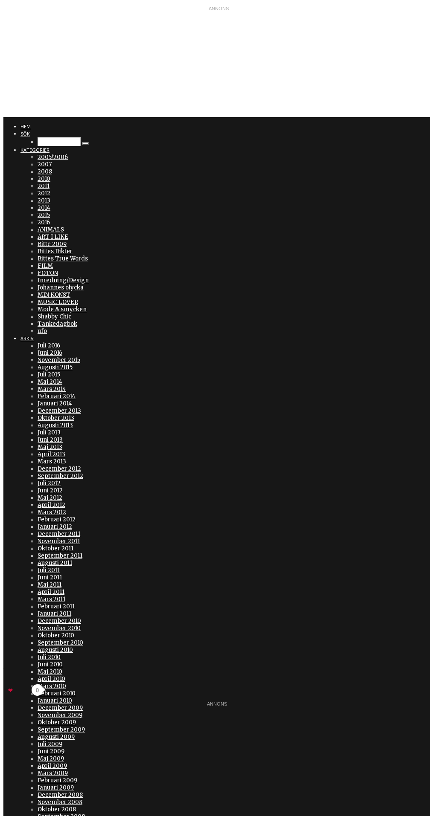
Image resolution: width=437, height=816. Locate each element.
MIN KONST (54, 294)
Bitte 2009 (52, 244)
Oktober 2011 (55, 548)
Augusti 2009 (56, 737)
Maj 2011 (49, 584)
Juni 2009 (51, 751)
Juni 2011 (50, 577)
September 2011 (60, 555)
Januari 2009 (56, 787)
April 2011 (51, 592)
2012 (44, 193)
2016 (44, 222)
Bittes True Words (63, 258)
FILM (45, 265)
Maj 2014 (50, 381)
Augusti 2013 (55, 425)
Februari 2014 (57, 396)
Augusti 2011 (55, 563)
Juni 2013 (50, 439)
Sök (25, 133)
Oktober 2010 (56, 635)
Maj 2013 (50, 447)
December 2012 (59, 468)
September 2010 (60, 642)
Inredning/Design (63, 280)
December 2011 (59, 534)
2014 (44, 207)
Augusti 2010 (55, 650)
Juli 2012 (49, 483)
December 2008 (60, 795)
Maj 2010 (50, 671)
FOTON (48, 273)
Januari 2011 (54, 613)
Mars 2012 (52, 512)
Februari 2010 (57, 693)
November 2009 (60, 715)
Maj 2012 (50, 497)
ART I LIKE (53, 236)
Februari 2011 (56, 606)
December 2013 (59, 410)
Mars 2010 (52, 686)
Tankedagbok (57, 323)
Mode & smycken (62, 309)
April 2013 (51, 454)
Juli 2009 (50, 744)
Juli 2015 (49, 374)
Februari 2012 (57, 519)
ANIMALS (51, 229)
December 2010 (59, 621)
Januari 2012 (55, 526)
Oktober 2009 (57, 722)
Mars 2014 (52, 389)
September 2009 (61, 729)
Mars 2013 (52, 461)
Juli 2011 (49, 570)
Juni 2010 (50, 664)
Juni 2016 (50, 352)
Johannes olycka (61, 287)
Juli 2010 (49, 657)
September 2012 (60, 476)
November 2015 (59, 360)
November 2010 (59, 628)
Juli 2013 (49, 432)
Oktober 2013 (56, 418)
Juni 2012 (50, 490)
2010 (44, 178)
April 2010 (51, 679)
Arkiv (27, 338)
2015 (44, 215)
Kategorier (35, 150)
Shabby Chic (54, 316)
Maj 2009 (51, 758)
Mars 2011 (51, 599)
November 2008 (60, 802)
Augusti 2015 (55, 367)
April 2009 (52, 766)
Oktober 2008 (57, 809)
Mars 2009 (53, 773)
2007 (45, 164)
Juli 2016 (49, 345)
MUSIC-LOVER (58, 302)
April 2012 (51, 505)
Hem (25, 126)
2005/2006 (53, 157)
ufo (42, 331)
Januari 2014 (55, 403)
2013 (44, 200)
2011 (44, 186)
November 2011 (59, 541)
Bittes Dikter (55, 251)
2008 (45, 171)
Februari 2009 (57, 780)
